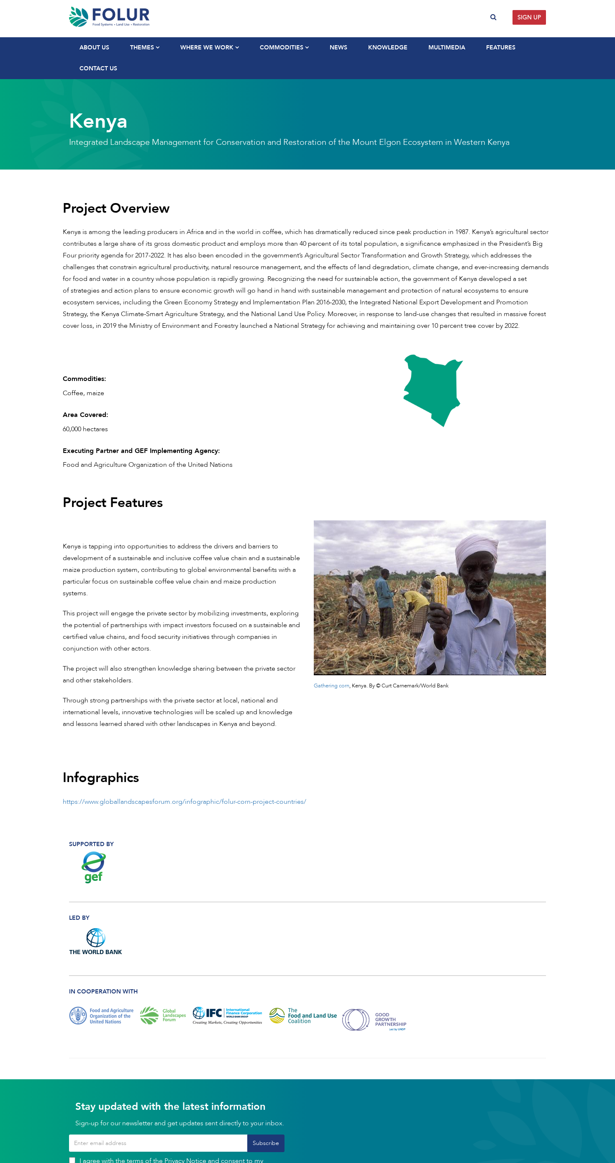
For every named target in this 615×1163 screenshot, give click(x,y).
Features (500, 47)
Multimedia (446, 47)
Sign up (529, 17)
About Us (94, 47)
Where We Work (207, 47)
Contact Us (98, 68)
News (338, 47)
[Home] (185, 17)
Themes (143, 47)
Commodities (282, 47)
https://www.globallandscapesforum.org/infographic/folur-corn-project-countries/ (184, 801)
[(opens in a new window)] (96, 867)
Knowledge (387, 47)
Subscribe (266, 1143)
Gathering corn (331, 686)
